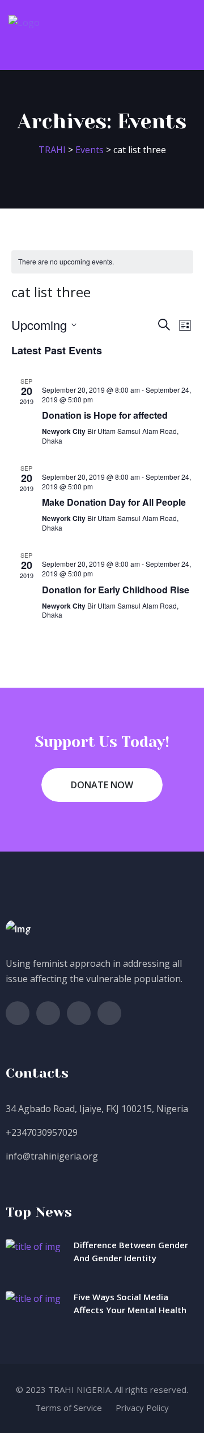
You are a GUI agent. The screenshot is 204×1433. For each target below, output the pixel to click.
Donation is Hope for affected (105, 415)
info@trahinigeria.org (52, 1156)
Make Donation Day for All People (114, 502)
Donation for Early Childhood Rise (115, 589)
